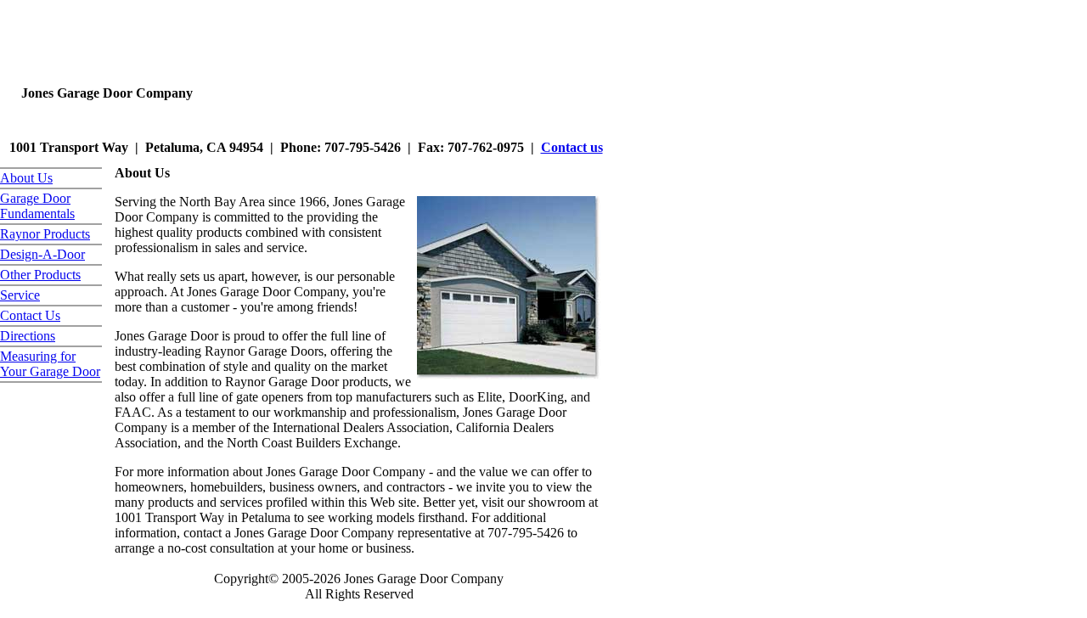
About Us (26, 178)
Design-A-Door (42, 254)
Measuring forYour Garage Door (50, 364)
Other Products (40, 274)
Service (20, 295)
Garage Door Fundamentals (37, 206)
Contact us (572, 147)
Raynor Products (45, 234)
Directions (27, 336)
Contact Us (30, 315)
